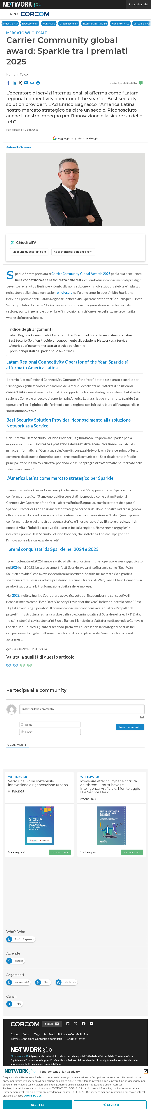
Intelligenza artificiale (94, 23)
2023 (15, 595)
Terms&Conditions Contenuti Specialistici (37, 1038)
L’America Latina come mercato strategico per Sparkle (46, 345)
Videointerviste (120, 23)
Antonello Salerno (18, 147)
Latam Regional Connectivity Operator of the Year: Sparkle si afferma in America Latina (70, 335)
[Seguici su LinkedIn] (68, 1023)
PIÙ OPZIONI (110, 1104)
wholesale (65, 292)
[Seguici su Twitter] (75, 1023)
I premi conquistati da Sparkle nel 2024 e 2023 (40, 351)
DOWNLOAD (60, 852)
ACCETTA (37, 1104)
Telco (24, 74)
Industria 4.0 (10, 23)
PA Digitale (48, 23)
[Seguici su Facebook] (83, 1023)
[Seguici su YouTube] (91, 1023)
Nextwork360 (19, 1056)
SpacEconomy (30, 23)
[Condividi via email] (26, 83)
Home (10, 74)
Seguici (50, 1023)
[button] (10, 14)
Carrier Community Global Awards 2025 (80, 274)
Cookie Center (76, 1038)
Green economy (68, 23)
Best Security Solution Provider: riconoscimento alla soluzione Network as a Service (67, 340)
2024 (15, 567)
